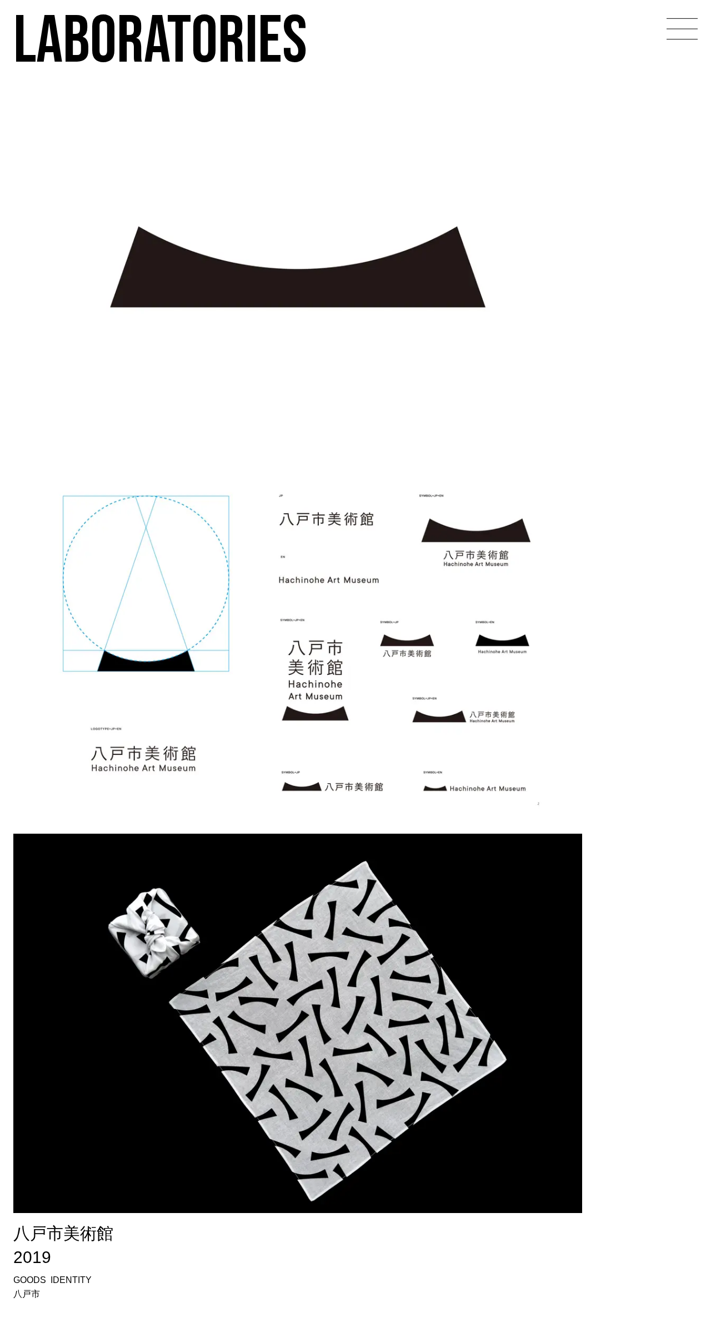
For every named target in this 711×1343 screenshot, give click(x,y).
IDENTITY (71, 1280)
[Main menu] (682, 28)
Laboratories (160, 38)
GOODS (29, 1280)
